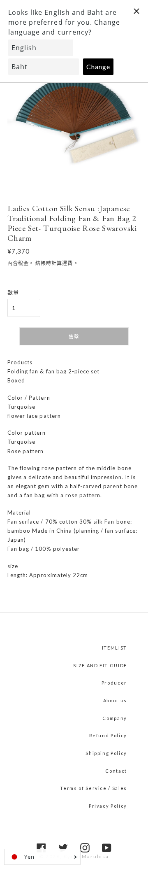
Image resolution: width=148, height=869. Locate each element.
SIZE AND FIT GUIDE (100, 665)
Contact (116, 770)
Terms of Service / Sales (93, 788)
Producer (114, 682)
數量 (13, 292)
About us (115, 700)
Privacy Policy (108, 805)
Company (114, 718)
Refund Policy (108, 735)
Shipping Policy (106, 753)
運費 (67, 263)
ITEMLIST (114, 647)
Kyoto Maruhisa (86, 856)
